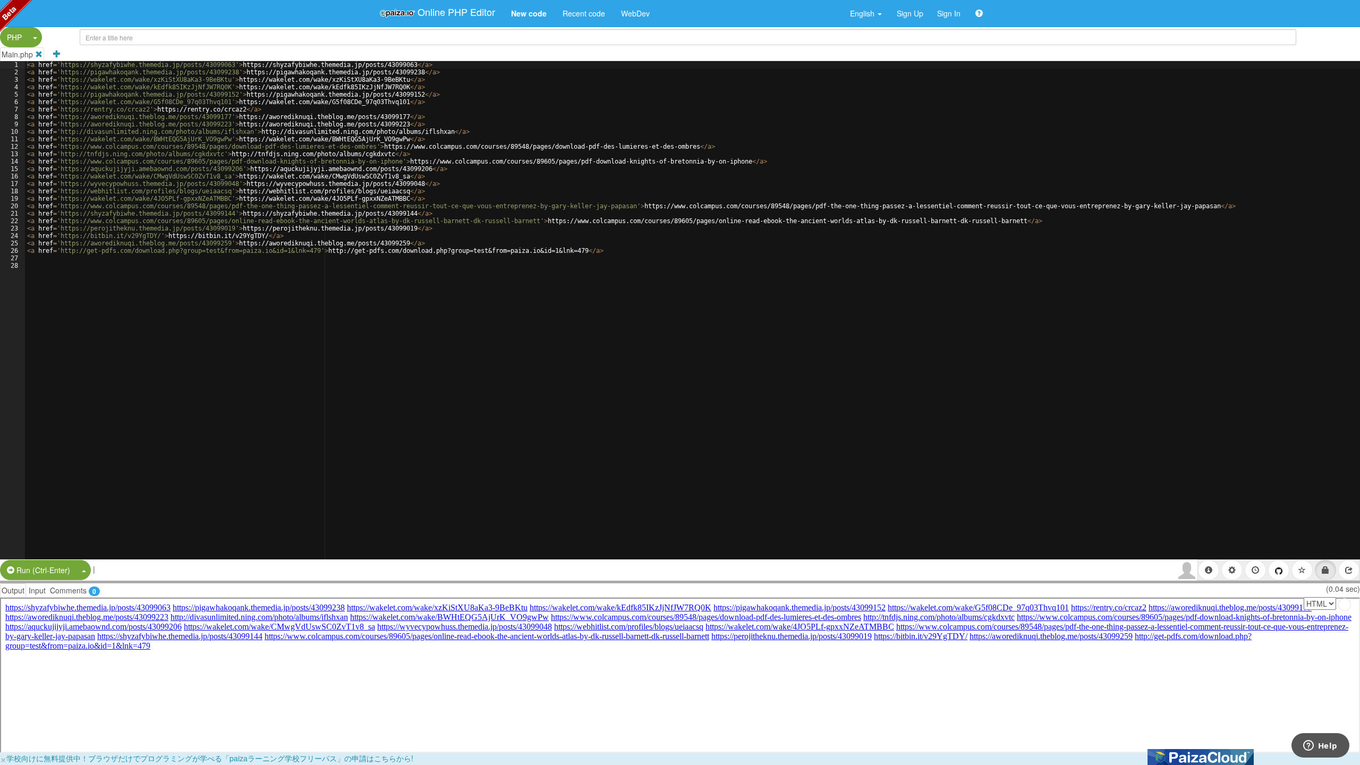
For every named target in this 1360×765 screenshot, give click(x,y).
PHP (14, 37)
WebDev (635, 13)
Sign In (948, 13)
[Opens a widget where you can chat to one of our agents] (1320, 746)
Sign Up (910, 13)
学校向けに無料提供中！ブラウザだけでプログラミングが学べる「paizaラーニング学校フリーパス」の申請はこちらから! (209, 758)
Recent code (584, 13)
